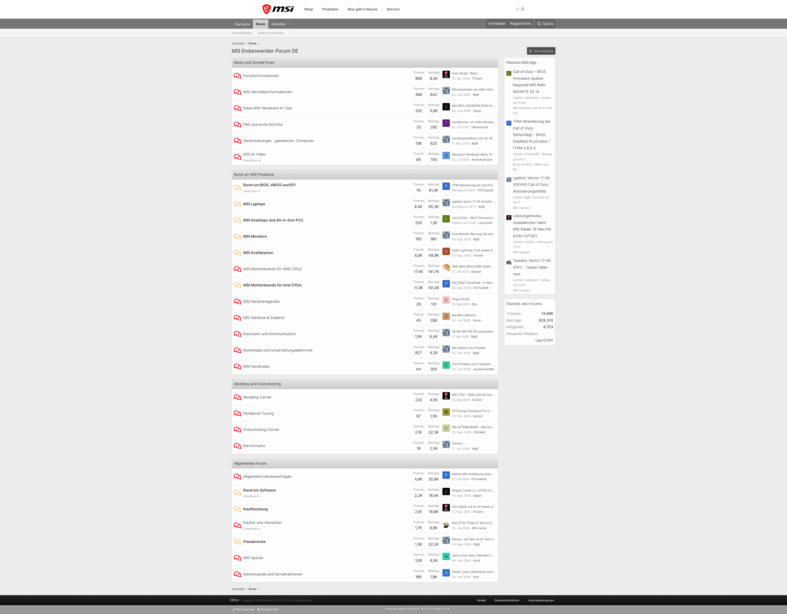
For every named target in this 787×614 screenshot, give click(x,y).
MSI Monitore (255, 236)
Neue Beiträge (242, 33)
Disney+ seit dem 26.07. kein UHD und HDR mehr (485, 539)
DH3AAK (479, 432)
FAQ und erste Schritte (262, 124)
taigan (477, 110)
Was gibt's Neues (362, 9)
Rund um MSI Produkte (254, 174)
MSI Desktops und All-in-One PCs (273, 220)
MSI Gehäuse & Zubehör (264, 318)
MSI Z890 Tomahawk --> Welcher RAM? (478, 282)
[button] (289, 24)
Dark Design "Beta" (465, 73)
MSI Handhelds (256, 366)
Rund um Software (259, 490)
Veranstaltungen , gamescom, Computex (278, 140)
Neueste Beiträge (521, 62)
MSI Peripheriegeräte (261, 301)
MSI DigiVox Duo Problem (469, 348)
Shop (308, 9)
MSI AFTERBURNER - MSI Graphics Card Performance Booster (493, 427)
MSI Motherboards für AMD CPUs (272, 269)
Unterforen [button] (250, 160)
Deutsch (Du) (269, 609)
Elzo (474, 304)
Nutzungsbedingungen (541, 600)
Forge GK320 (461, 299)
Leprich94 (485, 223)
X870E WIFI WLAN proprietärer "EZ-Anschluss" (483, 331)
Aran (476, 577)
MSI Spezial (253, 558)
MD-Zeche (479, 528)
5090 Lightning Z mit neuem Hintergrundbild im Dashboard (491, 250)
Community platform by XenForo (417, 608)
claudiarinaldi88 (483, 369)
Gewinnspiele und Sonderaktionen (273, 574)
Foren (260, 24)
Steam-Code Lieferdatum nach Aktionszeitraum (484, 571)
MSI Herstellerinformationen (267, 92)
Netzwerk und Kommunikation (269, 334)
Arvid (476, 560)
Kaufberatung (255, 509)
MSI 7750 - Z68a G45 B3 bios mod (475, 394)
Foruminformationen (261, 76)
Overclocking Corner (261, 429)
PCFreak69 (485, 190)
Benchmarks (254, 446)
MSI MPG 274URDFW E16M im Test (475, 105)
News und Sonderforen (254, 62)
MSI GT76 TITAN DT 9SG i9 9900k (475, 523)
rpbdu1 (478, 416)
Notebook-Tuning (258, 413)
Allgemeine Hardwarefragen (267, 476)
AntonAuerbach (482, 159)
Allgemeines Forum (250, 463)
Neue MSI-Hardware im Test (267, 108)
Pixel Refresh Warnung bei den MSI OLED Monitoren (486, 234)
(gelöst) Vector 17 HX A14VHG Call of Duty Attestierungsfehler (493, 201)
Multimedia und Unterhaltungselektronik (278, 350)
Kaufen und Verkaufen (262, 522)
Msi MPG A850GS (464, 315)
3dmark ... (459, 443)
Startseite (242, 24)
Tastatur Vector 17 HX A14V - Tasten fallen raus (532, 267)
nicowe (478, 255)
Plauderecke (254, 541)
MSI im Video (254, 154)
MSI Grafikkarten (258, 253)
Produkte (330, 9)
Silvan (477, 320)
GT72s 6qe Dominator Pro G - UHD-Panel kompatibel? (488, 411)
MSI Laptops (254, 204)
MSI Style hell (244, 609)
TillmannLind (479, 127)
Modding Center (257, 397)
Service (393, 9)
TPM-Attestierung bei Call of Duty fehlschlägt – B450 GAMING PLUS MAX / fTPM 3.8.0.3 (531, 134)
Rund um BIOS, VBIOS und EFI (269, 185)
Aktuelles (278, 24)
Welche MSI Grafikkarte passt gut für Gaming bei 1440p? (490, 474)
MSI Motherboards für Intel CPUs (272, 285)
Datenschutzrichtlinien (507, 600)
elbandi (476, 271)
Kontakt (481, 600)
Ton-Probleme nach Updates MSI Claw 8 (479, 364)
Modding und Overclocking (257, 384)
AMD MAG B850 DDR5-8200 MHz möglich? (481, 266)
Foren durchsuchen (271, 33)
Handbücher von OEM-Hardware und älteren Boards (487, 122)
